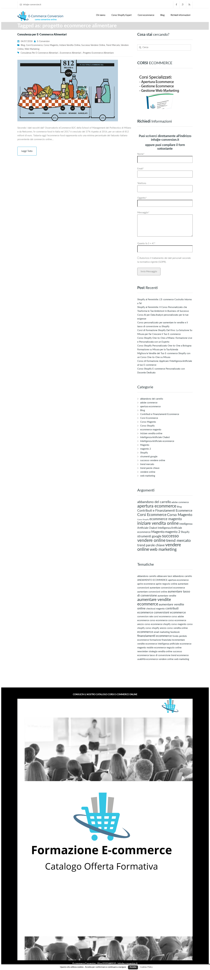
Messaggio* (143, 212)
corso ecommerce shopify (158, 624)
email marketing (162, 632)
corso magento (178, 624)
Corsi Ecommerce (34, 45)
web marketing (32, 49)
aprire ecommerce (146, 584)
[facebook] (176, 4)
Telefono (141, 183)
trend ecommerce (180, 655)
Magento (144, 445)
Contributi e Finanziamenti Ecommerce (159, 414)
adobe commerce (148, 403)
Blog (162, 15)
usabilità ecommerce (147, 659)
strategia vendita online (160, 651)
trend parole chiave (149, 468)
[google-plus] (183, 4)
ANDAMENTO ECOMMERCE (152, 580)
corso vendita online (177, 628)
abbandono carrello (147, 576)
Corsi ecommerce (146, 15)
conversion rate (145, 616)
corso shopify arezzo (155, 628)
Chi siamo (100, 15)
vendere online (147, 472)
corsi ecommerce (162, 616)
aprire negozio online (166, 584)
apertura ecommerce (150, 406)
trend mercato (113, 45)
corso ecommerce (159, 620)
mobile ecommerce (156, 648)
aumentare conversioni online (152, 592)
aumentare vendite (167, 596)
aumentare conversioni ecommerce (167, 588)
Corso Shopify (147, 426)
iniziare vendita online (69, 45)
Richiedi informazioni (180, 15)
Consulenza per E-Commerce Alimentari (42, 34)
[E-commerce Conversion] (40, 16)
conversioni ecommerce (170, 612)
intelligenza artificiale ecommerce (174, 644)
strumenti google (148, 456)
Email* (140, 169)
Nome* (140, 154)
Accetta (133, 967)
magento (141, 648)
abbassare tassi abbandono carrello (174, 576)
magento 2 (145, 449)
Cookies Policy (146, 967)
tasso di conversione (160, 655)
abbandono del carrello (151, 399)
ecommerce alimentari (70, 53)
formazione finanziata (160, 640)
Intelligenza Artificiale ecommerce (157, 441)
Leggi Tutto (27, 151)
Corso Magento (51, 45)
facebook (175, 632)
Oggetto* (142, 198)
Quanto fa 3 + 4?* (146, 243)
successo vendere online (93, 45)
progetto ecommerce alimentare (98, 53)
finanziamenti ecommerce (154, 635)
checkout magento (155, 609)
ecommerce (145, 631)
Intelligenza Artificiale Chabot (155, 437)
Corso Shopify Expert (121, 15)
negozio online (174, 648)
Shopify (144, 453)
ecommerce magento (150, 429)
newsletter (142, 651)
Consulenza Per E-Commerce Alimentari (39, 53)
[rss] (189, 4)
